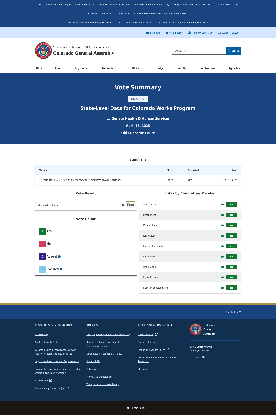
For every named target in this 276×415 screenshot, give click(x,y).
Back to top (232, 312)
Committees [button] (109, 68)
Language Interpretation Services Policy (108, 334)
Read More (182, 13)
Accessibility (41, 334)
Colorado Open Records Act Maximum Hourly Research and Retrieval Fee (55, 351)
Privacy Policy (93, 361)
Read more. (232, 4)
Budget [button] (160, 68)
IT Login (142, 369)
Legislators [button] (81, 68)
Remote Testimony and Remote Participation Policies (103, 343)
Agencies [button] (234, 68)
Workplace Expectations (99, 376)
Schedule (155, 32)
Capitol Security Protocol (48, 342)
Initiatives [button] (136, 68)
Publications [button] (207, 68)
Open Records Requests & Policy (104, 353)
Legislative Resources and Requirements (57, 361)
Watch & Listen (230, 32)
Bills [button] (39, 68)
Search (235, 50)
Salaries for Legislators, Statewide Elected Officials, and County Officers (58, 370)
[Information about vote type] (59, 256)
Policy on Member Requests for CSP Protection (157, 359)
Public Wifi (92, 369)
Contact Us (199, 357)
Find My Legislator (203, 32)
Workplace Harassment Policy (102, 384)
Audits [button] (182, 68)
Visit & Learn (176, 32)
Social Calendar (146, 342)
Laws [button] (58, 68)
